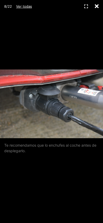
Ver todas (24, 6)
